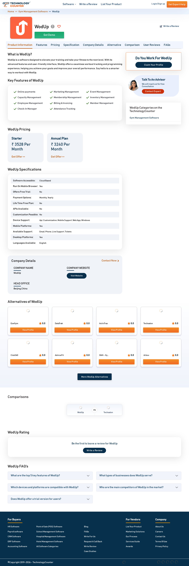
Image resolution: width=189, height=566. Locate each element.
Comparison (132, 45)
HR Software (13, 527)
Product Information (20, 45)
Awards (129, 546)
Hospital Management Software (50, 537)
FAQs (167, 45)
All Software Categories (47, 546)
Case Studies (90, 551)
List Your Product (111, 4)
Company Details (93, 45)
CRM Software (14, 537)
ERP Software (14, 542)
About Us (159, 527)
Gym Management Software (33, 11)
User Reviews (151, 45)
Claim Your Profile (153, 65)
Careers (159, 532)
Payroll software (15, 532)
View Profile (28, 330)
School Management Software (50, 532)
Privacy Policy (161, 546)
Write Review (90, 546)
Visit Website (77, 276)
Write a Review (88, 4)
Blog (86, 527)
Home (11, 11)
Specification (71, 45)
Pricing (55, 45)
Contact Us (160, 537)
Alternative (114, 45)
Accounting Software (17, 546)
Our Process (131, 537)
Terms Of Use (161, 542)
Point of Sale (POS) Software (49, 527)
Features (41, 45)
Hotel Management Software (49, 542)
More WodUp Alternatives (94, 377)
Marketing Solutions (135, 532)
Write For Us (89, 537)
